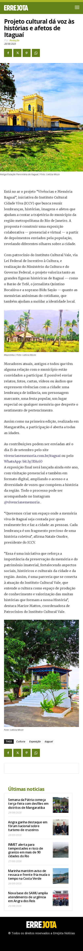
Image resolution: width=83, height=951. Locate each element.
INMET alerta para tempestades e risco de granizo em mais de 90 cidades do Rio (25, 850)
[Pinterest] (27, 53)
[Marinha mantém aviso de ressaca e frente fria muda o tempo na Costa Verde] (60, 876)
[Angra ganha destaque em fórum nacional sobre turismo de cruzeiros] (60, 827)
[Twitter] (17, 53)
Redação (14, 40)
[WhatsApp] (36, 53)
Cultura (20, 741)
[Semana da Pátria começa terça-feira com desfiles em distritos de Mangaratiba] (60, 805)
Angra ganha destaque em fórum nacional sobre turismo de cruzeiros (27, 826)
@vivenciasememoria (21, 502)
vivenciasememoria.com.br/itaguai (32, 456)
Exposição (34, 741)
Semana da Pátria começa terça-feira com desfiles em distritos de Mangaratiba (28, 803)
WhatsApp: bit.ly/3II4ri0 (23, 461)
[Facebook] (8, 53)
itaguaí (49, 741)
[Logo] (23, 8)
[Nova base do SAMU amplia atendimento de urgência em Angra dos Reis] (60, 898)
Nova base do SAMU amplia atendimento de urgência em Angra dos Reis (28, 897)
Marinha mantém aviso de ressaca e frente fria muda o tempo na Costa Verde (29, 875)
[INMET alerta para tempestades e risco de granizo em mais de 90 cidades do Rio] (60, 850)
